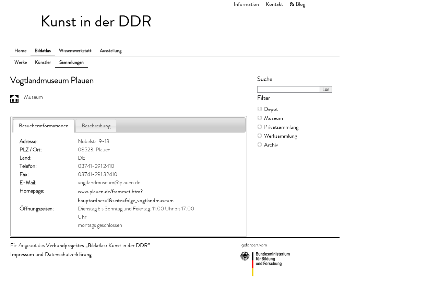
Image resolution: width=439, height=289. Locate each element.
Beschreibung (96, 125)
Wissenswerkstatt (75, 50)
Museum (273, 118)
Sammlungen (71, 62)
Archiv (271, 145)
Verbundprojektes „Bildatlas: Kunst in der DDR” (98, 245)
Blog (300, 4)
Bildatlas (43, 50)
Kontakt (274, 4)
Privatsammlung (281, 127)
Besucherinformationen (44, 125)
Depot (271, 109)
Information (246, 4)
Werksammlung (280, 136)
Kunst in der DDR (96, 21)
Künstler (43, 62)
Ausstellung (110, 50)
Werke (20, 62)
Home (20, 50)
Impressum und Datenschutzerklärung (51, 254)
